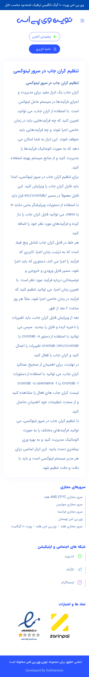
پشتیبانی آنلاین (41, 36)
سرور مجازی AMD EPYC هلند (63, 497)
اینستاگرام (67, 582)
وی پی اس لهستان (70, 519)
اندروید (69, 556)
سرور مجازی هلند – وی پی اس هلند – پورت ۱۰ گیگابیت (47, 526)
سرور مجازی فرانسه (70, 511)
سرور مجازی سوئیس (69, 504)
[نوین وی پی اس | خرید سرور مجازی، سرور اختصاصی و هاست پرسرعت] (44, 20)
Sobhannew (54, 670)
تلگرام (70, 569)
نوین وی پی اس (37, 661)
